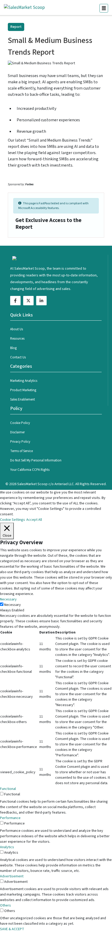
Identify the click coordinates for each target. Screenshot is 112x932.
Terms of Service (21, 451)
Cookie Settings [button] (12, 519)
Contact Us (18, 357)
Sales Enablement (22, 399)
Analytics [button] (7, 847)
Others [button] (5, 905)
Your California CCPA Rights (29, 469)
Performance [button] (10, 818)
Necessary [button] (8, 599)
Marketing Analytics (23, 380)
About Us (16, 329)
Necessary (12, 604)
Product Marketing (23, 390)
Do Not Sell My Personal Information (35, 460)
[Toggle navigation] (103, 8)
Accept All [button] (34, 519)
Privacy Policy (20, 441)
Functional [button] (8, 788)
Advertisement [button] (11, 876)
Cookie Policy (20, 423)
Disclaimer (17, 432)
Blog (13, 348)
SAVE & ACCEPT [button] (12, 929)
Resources (17, 338)
